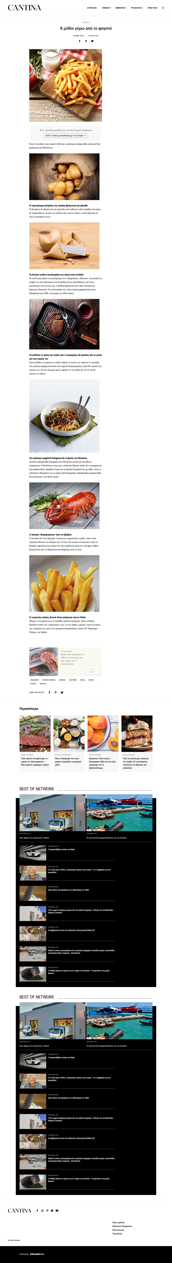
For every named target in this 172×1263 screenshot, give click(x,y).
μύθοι (91, 680)
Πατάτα (33, 684)
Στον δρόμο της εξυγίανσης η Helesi (34, 838)
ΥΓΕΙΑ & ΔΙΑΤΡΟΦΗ (63, 755)
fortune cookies (49, 680)
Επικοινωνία (118, 1229)
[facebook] (79, 41)
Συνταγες (92, 8)
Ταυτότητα (117, 1233)
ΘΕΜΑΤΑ (86, 22)
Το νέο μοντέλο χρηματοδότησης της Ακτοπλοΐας (106, 838)
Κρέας (82, 680)
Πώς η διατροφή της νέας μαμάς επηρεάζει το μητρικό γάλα (68, 761)
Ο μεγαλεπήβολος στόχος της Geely (61, 849)
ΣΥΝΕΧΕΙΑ (92, 672)
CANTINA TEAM (78, 36)
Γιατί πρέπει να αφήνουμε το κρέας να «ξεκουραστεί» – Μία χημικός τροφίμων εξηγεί (35, 761)
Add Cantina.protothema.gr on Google (64, 135)
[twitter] (92, 41)
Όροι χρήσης (119, 1222)
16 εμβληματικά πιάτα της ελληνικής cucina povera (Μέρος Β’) (71, 930)
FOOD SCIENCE (27, 755)
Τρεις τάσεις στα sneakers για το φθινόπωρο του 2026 (68, 890)
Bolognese (35, 680)
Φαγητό (43, 684)
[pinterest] (86, 41)
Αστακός (62, 680)
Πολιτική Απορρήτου (122, 1226)
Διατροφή (73, 680)
